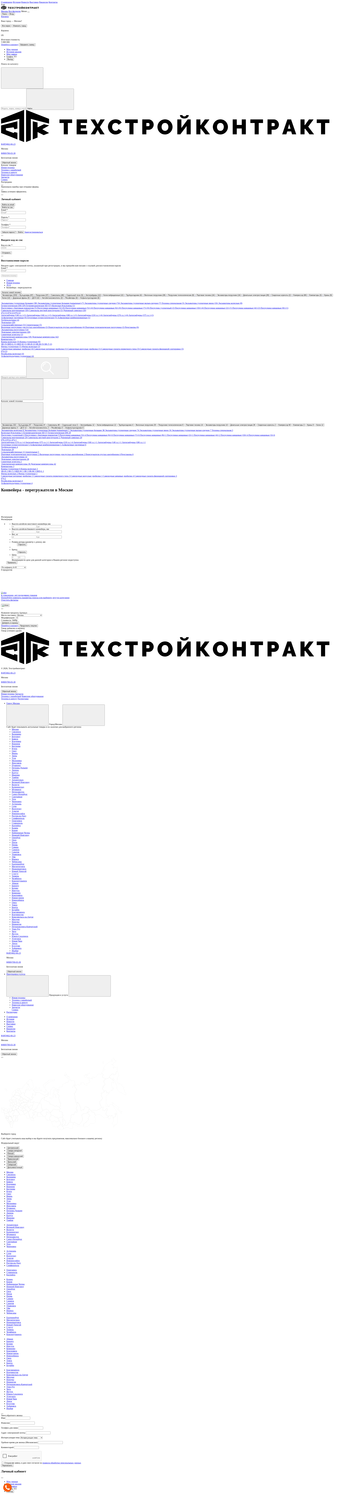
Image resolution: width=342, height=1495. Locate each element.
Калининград (18, 787)
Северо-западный (14, 1151)
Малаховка (17, 760)
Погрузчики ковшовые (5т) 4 (73, 435)
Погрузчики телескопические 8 (170, 425)
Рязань (15, 753)
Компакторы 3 (298, 425)
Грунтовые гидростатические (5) (42, 318)
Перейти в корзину (9, 44)
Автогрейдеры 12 (87, 425)
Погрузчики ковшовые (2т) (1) (218, 308)
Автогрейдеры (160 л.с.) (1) (39, 315)
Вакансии (43, 2)
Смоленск (16, 732)
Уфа (13, 857)
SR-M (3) (40, 344)
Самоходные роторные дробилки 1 (17, 476)
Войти (20, 232)
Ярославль (16, 763)
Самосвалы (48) (57, 295)
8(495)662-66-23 (8, 144)
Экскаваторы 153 (9, 425)
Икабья (15, 951)
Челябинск (17, 878)
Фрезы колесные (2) (31, 346)
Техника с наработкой (11, 696)
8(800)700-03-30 (8, 153)
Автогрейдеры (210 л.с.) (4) (90, 315)
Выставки (34, 2)
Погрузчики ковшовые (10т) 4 (235, 435)
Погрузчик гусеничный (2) (162, 308)
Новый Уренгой (19, 871)
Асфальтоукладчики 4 (74, 428)
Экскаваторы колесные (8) (230, 303)
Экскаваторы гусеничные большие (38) (19, 303)
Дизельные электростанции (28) (256, 295)
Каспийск (16, 825)
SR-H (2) (31, 344)
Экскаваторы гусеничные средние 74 (122, 430)
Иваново (16, 775)
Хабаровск (17, 948)
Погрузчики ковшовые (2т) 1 (180, 435)
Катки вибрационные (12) (113, 295)
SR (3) (4, 344)
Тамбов (15, 777)
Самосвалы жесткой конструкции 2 (44, 437)
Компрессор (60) (300, 295)
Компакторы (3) (315, 295)
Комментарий (7, 1447)
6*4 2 (9, 440)
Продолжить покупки (28, 626)
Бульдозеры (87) (26, 295)
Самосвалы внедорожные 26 (14, 437)
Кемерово (16, 893)
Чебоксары (17, 862)
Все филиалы (15, 11)
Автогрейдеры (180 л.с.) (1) (65, 315)
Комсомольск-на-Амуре (22, 917)
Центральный (12, 1148)
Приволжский (12, 1159)
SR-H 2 (4, 471)
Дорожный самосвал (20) (74, 310)
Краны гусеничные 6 (11, 469)
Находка (15, 922)
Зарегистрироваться (34, 232)
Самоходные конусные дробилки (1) (84, 349)
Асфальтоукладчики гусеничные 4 (16, 483)
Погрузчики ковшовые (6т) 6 (99, 435)
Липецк (15, 770)
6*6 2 (3, 440)
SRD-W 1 (19, 471)
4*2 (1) (4, 313)
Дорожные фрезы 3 (10, 428)
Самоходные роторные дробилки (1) (51, 349)
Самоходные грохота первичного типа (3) (120, 349)
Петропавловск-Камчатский (25, 926)
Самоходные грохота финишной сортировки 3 (156, 476)
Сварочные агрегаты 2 (267, 425)
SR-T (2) (48, 344)
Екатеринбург (18, 864)
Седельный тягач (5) (75, 295)
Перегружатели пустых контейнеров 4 (103, 454)
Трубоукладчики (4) (134, 295)
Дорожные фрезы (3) (21, 298)
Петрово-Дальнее (20, 768)
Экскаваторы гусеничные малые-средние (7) (141, 303)
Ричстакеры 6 (127, 454)
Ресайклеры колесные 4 (12, 481)
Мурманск (16, 789)
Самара (15, 847)
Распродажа (23, 699)
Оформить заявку (27, 45)
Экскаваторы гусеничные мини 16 (156, 430)
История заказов (13, 52)
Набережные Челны (21, 833)
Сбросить (22, 545)
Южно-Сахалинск (20, 936)
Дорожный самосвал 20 (71, 437)
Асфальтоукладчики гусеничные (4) (17, 356)
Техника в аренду (9, 699)
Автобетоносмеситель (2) (52, 298)
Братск (15, 907)
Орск (14, 840)
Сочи (14, 806)
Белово (15, 888)
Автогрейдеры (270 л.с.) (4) (116, 315)
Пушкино (16, 765)
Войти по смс (7, 207)
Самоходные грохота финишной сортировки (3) (162, 349)
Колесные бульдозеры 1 (12, 433)
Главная (10, 280)
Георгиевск (17, 821)
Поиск (4, 14)
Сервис (9, 1026)
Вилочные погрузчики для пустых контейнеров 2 (62, 454)
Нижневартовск (19, 869)
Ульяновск (16, 854)
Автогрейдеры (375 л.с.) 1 (37, 442)
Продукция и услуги (15, 974)
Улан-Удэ (16, 929)
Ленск (14, 943)
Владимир (16, 741)
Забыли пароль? (8, 232)
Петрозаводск (18, 792)
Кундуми (16, 946)
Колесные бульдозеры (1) (63, 305)
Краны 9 (310, 425)
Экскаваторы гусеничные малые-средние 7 (192, 430)
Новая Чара (17, 941)
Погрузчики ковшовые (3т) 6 (262, 435)
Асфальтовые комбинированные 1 (46, 445)
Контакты (53, 2)
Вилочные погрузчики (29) (154, 295)
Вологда (15, 785)
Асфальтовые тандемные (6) (14, 318)
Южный (10, 1153)
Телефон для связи (9, 1428)
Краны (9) (328, 295)
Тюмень (15, 876)
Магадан (16, 919)
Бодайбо (15, 910)
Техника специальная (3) (173, 303)
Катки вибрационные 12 (106, 425)
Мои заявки (11, 54)
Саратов (15, 852)
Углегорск (16, 938)
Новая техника (8, 694)
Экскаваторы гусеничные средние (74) (102, 303)
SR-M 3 (32, 471)
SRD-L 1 (40, 471)
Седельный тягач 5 (70, 425)
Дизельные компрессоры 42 (43, 464)
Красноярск (17, 895)
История (17, 2)
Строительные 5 (31, 452)
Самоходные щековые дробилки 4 (119, 476)
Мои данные (12, 49)
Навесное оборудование (33, 696)
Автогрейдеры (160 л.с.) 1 (86, 442)
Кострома (16, 746)
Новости (25, 2)
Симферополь (18, 818)
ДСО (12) (35, 298)
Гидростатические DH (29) (13, 305)
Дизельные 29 (7, 449)
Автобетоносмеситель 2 (39, 428)
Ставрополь (17, 823)
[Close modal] (2, 185)
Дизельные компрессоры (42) (45, 337)
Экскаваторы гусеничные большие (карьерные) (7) (61, 303)
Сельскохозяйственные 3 (12, 452)
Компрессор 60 (284, 425)
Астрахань (16, 804)
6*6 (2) (17, 313)
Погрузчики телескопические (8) (181, 295)
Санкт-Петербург (20, 794)
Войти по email (8, 205)
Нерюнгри (16, 924)
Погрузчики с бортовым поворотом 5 (42, 435)
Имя (3, 1418)
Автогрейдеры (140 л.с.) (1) (14, 315)
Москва (4, 11)
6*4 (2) (11, 313)
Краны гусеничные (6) (30, 342)
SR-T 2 (11, 471)
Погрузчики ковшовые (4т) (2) (246, 308)
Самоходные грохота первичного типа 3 (52, 476)
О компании (6, 2)
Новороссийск (18, 813)
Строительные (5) (34, 325)
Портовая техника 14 (194, 425)
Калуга (15, 772)
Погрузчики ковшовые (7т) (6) (136, 308)
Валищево (16, 734)
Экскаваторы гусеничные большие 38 (87, 430)
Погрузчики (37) (42, 295)
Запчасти (19, 694)
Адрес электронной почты (13, 1433)
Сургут (15, 874)
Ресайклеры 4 (57, 428)
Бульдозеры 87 (25, 425)
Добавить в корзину (10, 623)
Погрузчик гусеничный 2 (13, 435)
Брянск (15, 739)
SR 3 (26, 471)
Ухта (14, 799)
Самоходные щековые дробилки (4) (17, 349)
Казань (15, 828)
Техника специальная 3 (222, 430)
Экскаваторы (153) (9, 295)
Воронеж (16, 744)
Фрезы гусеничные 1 (27, 473)
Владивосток (18, 914)
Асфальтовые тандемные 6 (74, 445)
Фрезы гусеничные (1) (11, 346)
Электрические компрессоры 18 (16, 464)
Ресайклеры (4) (71, 298)
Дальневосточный (14, 1167)
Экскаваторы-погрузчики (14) (228, 295)
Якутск (15, 934)
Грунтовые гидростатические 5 (15, 445)
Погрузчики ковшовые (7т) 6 (126, 435)
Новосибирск (18, 900)
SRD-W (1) (22, 344)
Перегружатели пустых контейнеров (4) (66, 327)
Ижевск (15, 859)
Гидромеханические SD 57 (35, 433)
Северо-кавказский (15, 1156)
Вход (12, 14)
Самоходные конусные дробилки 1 (87, 476)
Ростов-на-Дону (19, 816)
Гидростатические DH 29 (59, 433)
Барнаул (15, 886)
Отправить (6, 253)
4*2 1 (14, 440)
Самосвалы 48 (54, 425)
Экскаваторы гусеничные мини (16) (201, 303)
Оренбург (16, 837)
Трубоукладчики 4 (126, 425)
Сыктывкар (17, 797)
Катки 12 (319, 425)
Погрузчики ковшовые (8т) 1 (153, 435)
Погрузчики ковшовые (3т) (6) (51, 308)
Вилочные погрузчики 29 (146, 425)
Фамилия (5, 1423)
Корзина (5, 16)
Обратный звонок (9, 163)
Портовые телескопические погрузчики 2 (20, 454)
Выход (10, 59)
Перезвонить (7, 1466)
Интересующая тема (10, 1437)
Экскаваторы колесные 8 (12, 430)
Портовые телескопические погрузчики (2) (105, 327)
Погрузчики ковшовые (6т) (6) (108, 308)
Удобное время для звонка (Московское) (19, 1442)
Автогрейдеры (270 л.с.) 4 (13, 442)
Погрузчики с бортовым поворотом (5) (19, 308)
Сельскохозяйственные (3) (13, 325)
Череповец (17, 801)
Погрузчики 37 (39, 425)
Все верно (6, 26)
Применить (11, 563)
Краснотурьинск (19, 881)
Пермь (15, 845)
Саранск (15, 849)
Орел (14, 751)
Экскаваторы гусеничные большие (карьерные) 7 (47, 430)
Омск (14, 902)
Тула (14, 758)
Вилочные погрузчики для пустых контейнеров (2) (24, 327)
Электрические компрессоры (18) (16, 337)
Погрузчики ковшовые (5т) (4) (79, 308)
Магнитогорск (18, 866)
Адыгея (15, 811)
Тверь (14, 756)
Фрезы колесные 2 (9, 473)
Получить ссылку (9, 276)
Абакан (15, 883)
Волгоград (16, 809)
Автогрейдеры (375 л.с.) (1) (141, 315)
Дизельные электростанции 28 (242, 425)
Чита (14, 931)
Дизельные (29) (8, 322)
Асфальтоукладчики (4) (89, 298)
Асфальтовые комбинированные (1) (74, 318)
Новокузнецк (18, 898)
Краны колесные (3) (10, 342)
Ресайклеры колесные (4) (12, 354)
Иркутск (16, 890)
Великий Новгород (20, 782)
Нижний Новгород (20, 835)
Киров (15, 830)
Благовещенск (18, 912)
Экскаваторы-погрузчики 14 (216, 425)
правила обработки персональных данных (61, 1463)
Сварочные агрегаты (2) (281, 295)
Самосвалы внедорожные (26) (15, 310)
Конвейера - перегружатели (19, 287)
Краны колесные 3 (29, 469)
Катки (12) (6, 298)
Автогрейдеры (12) (93, 295)
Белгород (16, 736)
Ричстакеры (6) (132, 327)
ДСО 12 (23, 428)
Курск (14, 748)
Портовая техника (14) (206, 295)
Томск (14, 905)
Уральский (11, 1162)
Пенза (14, 842)
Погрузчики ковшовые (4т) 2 (207, 435)
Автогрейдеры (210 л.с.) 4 (61, 442)
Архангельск (18, 780)
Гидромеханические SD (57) (39, 305)
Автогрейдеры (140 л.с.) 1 (110, 442)
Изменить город (19, 26)
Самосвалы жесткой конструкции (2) (46, 310)
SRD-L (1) (12, 344)
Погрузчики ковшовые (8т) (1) (274, 308)
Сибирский (11, 1165)
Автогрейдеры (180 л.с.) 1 (134, 442)
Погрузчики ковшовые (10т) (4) (189, 308)
